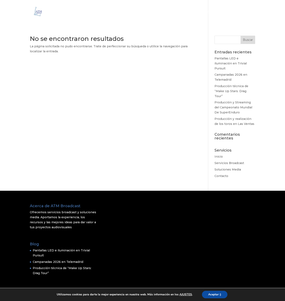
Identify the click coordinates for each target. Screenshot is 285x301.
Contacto (248, 12)
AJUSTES (185, 294)
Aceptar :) (214, 294)
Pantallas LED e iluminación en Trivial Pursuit (230, 63)
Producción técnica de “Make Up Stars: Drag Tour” (231, 91)
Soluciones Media (221, 12)
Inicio (162, 12)
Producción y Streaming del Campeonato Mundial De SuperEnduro (233, 107)
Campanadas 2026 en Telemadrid (58, 262)
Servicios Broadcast (187, 12)
